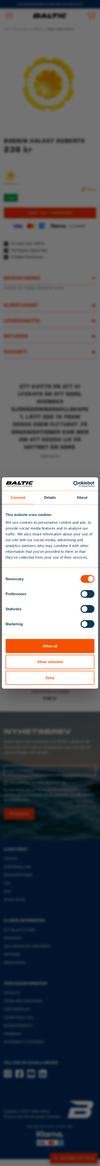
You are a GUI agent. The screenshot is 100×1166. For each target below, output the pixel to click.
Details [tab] (50, 497)
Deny (50, 678)
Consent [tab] (18, 497)
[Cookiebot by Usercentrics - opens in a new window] (73, 484)
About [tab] (82, 497)
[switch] (87, 594)
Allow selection (50, 662)
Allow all (50, 646)
